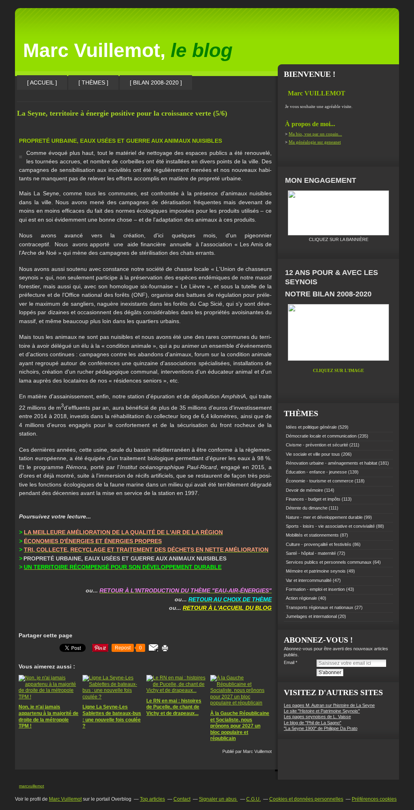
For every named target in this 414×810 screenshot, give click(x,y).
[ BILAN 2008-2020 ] (156, 82)
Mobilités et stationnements (312, 535)
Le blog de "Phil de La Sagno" (312, 722)
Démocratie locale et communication (321, 436)
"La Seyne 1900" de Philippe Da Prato (320, 728)
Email (289, 662)
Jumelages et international (311, 616)
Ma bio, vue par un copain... (315, 133)
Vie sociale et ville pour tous (313, 454)
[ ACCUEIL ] (42, 82)
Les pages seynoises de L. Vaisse (317, 716)
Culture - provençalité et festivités (318, 544)
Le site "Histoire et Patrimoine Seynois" (322, 710)
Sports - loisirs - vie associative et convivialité (330, 526)
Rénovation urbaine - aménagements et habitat (331, 463)
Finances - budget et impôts (313, 499)
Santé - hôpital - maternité (311, 553)
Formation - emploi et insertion (315, 589)
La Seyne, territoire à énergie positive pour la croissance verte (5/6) (122, 113)
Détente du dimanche (306, 507)
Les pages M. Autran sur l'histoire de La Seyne (329, 705)
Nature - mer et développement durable (324, 517)
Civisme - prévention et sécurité (317, 444)
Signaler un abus (218, 799)
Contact (181, 799)
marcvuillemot (31, 786)
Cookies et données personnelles (306, 799)
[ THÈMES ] (93, 82)
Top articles (152, 799)
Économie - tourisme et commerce (319, 480)
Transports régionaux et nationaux (319, 607)
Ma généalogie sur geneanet (315, 142)
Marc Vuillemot (65, 799)
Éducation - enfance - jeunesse (316, 472)
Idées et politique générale (311, 427)
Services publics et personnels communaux (329, 562)
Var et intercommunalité (309, 580)
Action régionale (301, 598)
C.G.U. (253, 799)
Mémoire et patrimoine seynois (316, 571)
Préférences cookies (374, 799)
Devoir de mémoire (304, 490)
